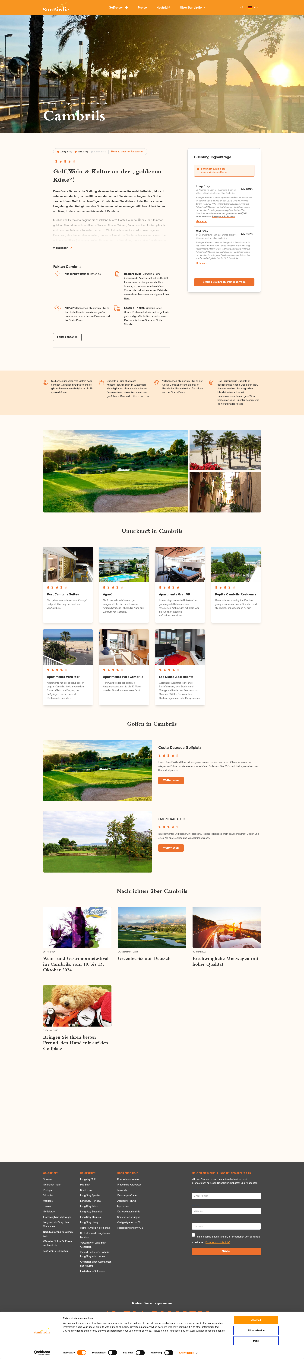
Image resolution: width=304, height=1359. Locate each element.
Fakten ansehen (67, 337)
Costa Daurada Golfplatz (179, 747)
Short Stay (86, 1190)
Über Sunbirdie (191, 7)
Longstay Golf (88, 1179)
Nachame (196, 1220)
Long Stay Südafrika (91, 1212)
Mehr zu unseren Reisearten (127, 152)
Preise (143, 7)
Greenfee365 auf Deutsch (144, 958)
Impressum (123, 1206)
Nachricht (163, 7)
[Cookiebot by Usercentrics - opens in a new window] (42, 1352)
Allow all (256, 1320)
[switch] (112, 1352)
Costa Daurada (97, 103)
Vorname (196, 1205)
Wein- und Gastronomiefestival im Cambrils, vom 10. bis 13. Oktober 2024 (75, 964)
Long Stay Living (89, 1222)
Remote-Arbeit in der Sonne (95, 1228)
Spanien (71, 103)
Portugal (47, 1190)
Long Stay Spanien (90, 1196)
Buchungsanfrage (126, 1196)
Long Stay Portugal (90, 1201)
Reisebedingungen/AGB (130, 1228)
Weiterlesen (171, 780)
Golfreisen (117, 7)
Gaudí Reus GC (171, 819)
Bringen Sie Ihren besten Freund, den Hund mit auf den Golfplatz (75, 1042)
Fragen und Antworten (129, 1185)
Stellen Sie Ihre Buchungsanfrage (224, 282)
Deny (256, 1340)
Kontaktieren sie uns (128, 1179)
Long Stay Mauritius (90, 1217)
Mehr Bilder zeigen (115, 471)
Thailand (47, 1206)
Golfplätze (49, 1212)
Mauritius (48, 1201)
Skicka (226, 1251)
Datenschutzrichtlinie (128, 1212)
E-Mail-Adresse (199, 1190)
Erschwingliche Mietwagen (57, 1217)
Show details (186, 1352)
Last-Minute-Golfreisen (55, 1251)
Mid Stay (85, 1185)
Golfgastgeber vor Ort (129, 1222)
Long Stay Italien (89, 1206)
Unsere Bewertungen (128, 1217)
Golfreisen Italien (52, 1185)
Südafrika (48, 1196)
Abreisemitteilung (126, 1201)
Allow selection (256, 1330)
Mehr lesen (201, 221)
